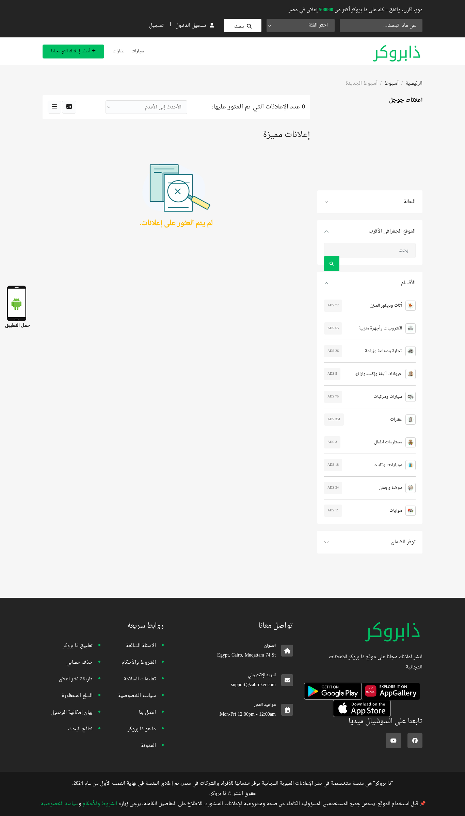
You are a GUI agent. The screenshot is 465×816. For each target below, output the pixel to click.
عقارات (119, 51)
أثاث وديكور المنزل (386, 305)
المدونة (148, 745)
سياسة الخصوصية (137, 695)
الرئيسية (413, 83)
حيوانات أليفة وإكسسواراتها (378, 374)
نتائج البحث (80, 729)
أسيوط (391, 83)
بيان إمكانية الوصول (72, 712)
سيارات (137, 51)
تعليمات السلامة (140, 679)
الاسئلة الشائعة (141, 645)
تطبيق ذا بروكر (78, 645)
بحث (239, 26)
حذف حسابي (79, 662)
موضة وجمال (390, 488)
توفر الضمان (403, 542)
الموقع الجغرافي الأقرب (392, 231)
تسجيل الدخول (190, 25)
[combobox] (301, 25)
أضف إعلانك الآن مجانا (70, 51)
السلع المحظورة (77, 695)
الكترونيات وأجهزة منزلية (380, 328)
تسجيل (156, 25)
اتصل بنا (147, 712)
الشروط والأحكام (139, 662)
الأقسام (408, 283)
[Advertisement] (369, 147)
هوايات (395, 510)
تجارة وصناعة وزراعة (383, 351)
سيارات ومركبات (387, 397)
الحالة (410, 201)
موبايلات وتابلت (387, 465)
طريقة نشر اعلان (76, 679)
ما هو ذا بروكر (142, 729)
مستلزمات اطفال (388, 442)
